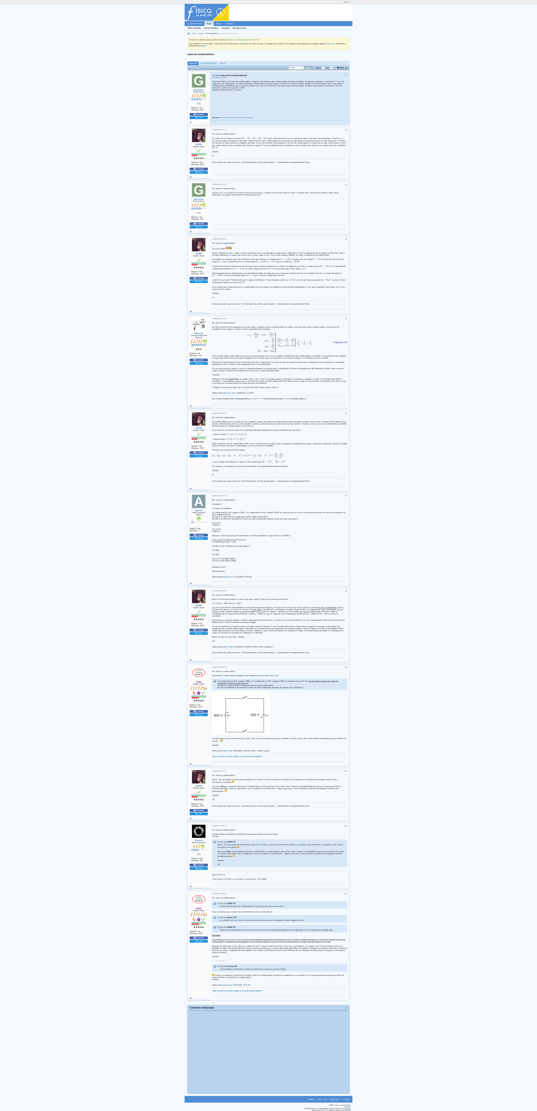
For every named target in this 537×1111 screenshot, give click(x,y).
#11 (345, 826)
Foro (209, 24)
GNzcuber (231, 393)
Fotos (222, 63)
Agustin (230, 577)
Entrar (346, 2)
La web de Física (194, 23)
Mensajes (193, 63)
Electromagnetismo (212, 33)
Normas (311, 1099)
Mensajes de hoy (239, 28)
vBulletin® (347, 1107)
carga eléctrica (239, 117)
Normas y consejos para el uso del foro (243, 40)
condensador (249, 117)
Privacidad (334, 1099)
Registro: (195, 108)
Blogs (218, 23)
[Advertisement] (268, 1052)
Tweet (200, 118)
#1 (346, 75)
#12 (345, 894)
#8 (346, 591)
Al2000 (230, 647)
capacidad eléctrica (226, 117)
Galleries (230, 23)
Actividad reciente (208, 63)
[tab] (193, 63)
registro (203, 46)
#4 (346, 239)
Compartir (200, 114)
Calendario (225, 28)
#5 (346, 319)
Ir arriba (346, 1099)
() (340, 342)
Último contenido (194, 28)
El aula (200, 33)
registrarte (331, 44)
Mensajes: (195, 110)
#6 (346, 413)
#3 (346, 184)
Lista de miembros (211, 28)
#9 (346, 667)
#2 (346, 130)
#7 (346, 496)
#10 (345, 771)
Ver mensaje (234, 841)
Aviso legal (322, 1099)
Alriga (229, 751)
